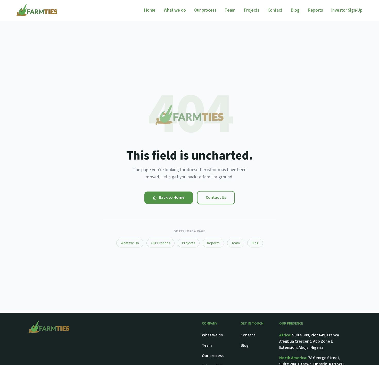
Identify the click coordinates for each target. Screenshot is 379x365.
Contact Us (216, 197)
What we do (175, 10)
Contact (275, 10)
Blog (295, 10)
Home (149, 10)
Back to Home (172, 197)
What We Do (130, 243)
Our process (205, 10)
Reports (315, 10)
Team (230, 10)
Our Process (160, 243)
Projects (251, 10)
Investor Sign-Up (346, 10)
